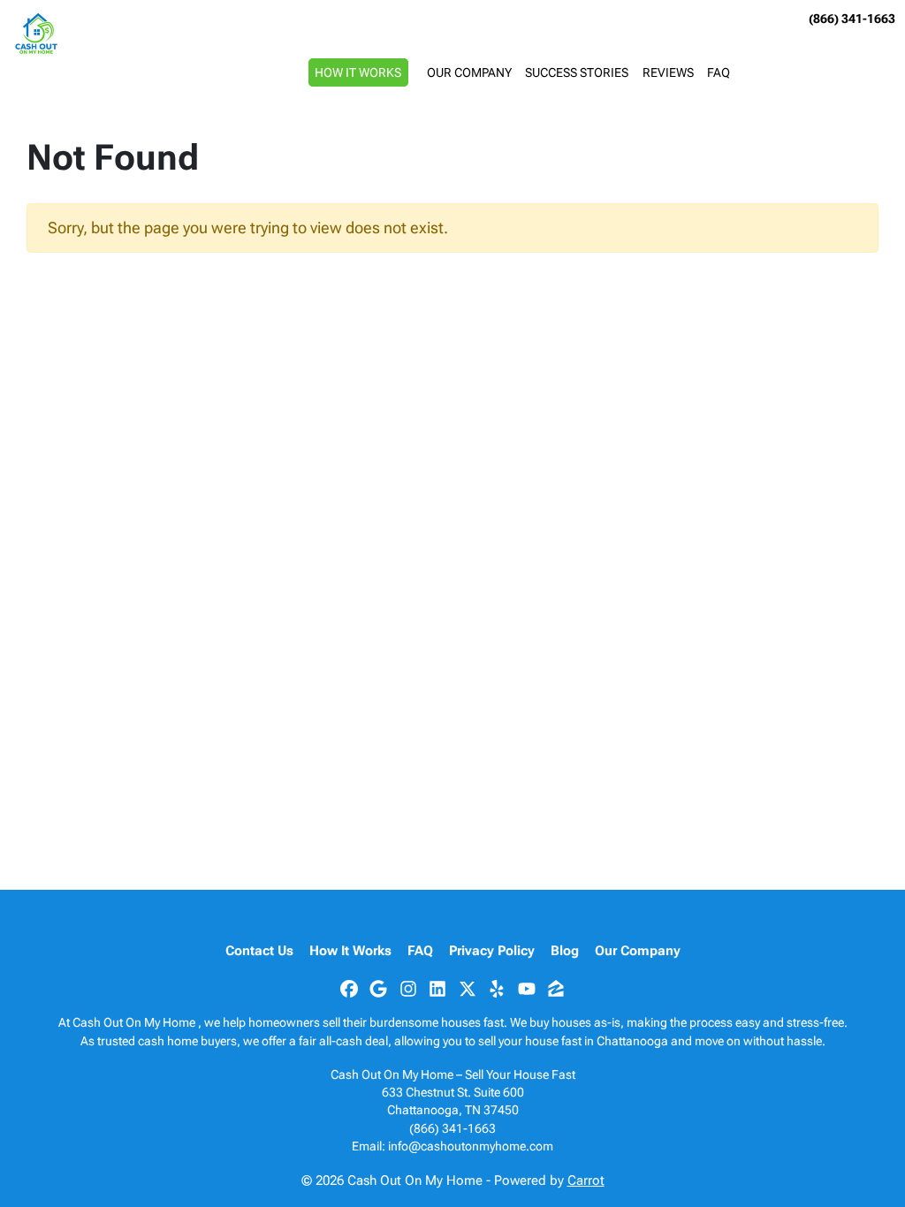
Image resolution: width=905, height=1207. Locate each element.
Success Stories (576, 72)
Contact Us (259, 951)
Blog (565, 951)
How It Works (358, 72)
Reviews (668, 72)
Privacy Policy (492, 951)
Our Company (469, 72)
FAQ (718, 72)
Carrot (586, 1180)
